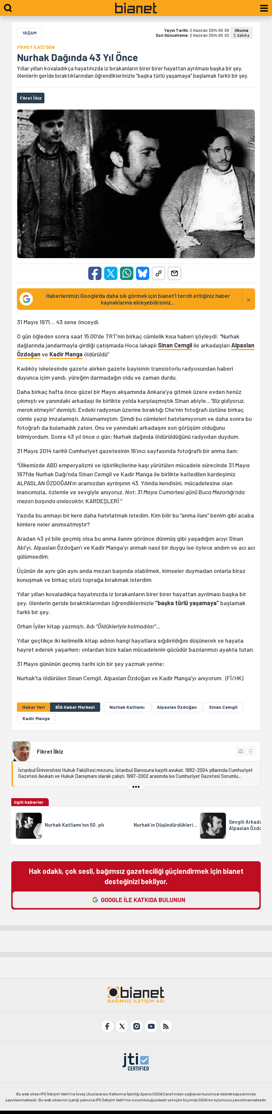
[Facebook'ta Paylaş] (95, 273)
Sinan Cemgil (175, 345)
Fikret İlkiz (50, 751)
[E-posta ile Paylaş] (174, 273)
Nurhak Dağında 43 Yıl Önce (77, 57)
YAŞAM (29, 33)
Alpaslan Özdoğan (177, 707)
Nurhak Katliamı (127, 707)
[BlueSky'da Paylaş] (142, 273)
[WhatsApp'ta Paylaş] (126, 273)
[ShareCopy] (158, 273)
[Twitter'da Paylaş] (110, 273)
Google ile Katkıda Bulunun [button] (143, 899)
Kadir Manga (66, 354)
